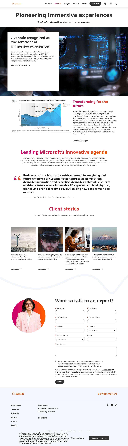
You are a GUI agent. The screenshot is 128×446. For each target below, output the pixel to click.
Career (14, 417)
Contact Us (95, 4)
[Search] (116, 4)
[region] (64, 438)
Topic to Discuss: (61, 335)
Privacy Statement (45, 443)
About (84, 4)
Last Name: (91, 308)
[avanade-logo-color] (16, 4)
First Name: (60, 308)
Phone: (89, 335)
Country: (91, 326)
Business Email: (61, 317)
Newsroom (43, 405)
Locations (42, 418)
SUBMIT (59, 382)
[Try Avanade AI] (110, 4)
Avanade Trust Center (48, 408)
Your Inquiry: (60, 344)
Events (14, 425)
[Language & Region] (106, 4)
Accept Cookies (100, 438)
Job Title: (59, 326)
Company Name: (93, 317)
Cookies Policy (31, 443)
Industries (48, 4)
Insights (67, 4)
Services (58, 4)
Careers (76, 4)
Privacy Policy (106, 370)
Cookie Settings (78, 438)
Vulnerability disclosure (46, 412)
